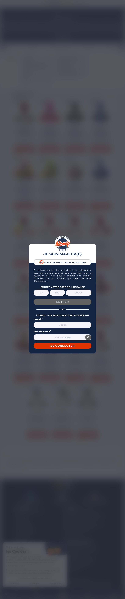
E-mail (38, 319)
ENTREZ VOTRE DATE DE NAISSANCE (62, 287)
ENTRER (62, 302)
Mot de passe (42, 331)
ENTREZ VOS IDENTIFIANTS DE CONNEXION (62, 315)
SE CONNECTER (62, 346)
